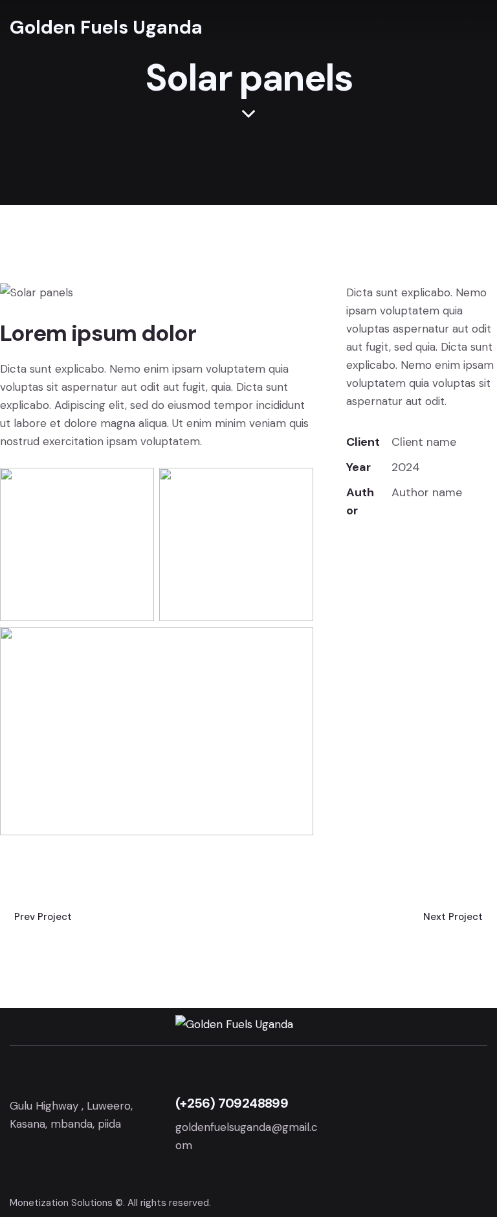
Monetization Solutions (61, 1202)
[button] (469, 28)
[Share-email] (412, 549)
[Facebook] (381, 549)
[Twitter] (350, 549)
